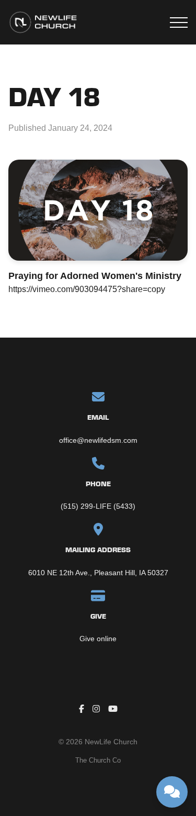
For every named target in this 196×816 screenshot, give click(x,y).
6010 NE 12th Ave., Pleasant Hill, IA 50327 (98, 572)
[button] (179, 22)
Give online (98, 638)
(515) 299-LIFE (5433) (98, 506)
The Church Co (98, 760)
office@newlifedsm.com (98, 440)
